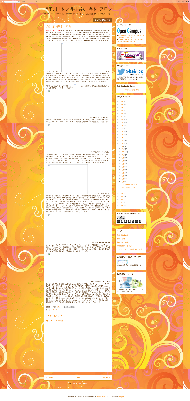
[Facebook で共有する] (71, 307)
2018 (122, 125)
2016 (122, 131)
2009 (122, 197)
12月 (123, 149)
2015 (122, 134)
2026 (122, 101)
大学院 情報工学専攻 (124, 246)
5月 (122, 170)
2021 (122, 116)
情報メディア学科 (123, 242)
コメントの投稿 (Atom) (79, 383)
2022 (122, 113)
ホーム (78, 377)
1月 (122, 182)
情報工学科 (121, 239)
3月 (122, 176)
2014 (122, 137)
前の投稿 (106, 377)
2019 (122, 122)
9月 (122, 158)
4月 (122, 173)
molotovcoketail (102, 396)
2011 (121, 146)
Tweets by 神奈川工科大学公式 (128, 90)
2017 (122, 128)
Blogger (121, 396)
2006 (122, 206)
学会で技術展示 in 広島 (129, 184)
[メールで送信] (65, 307)
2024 (122, 107)
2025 (122, 104)
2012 (122, 143)
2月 (122, 179)
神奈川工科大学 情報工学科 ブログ (78, 8)
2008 (122, 200)
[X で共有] (69, 307)
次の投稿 (49, 377)
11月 (123, 152)
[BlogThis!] (67, 307)
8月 (122, 161)
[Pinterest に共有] (73, 307)
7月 (122, 164)
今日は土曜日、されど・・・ (128, 188)
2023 (122, 110)
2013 (122, 140)
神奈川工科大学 (122, 235)
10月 (123, 155)
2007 (122, 203)
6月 (122, 167)
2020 (122, 119)
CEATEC (54, 310)
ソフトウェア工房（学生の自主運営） (130, 249)
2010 (122, 194)
